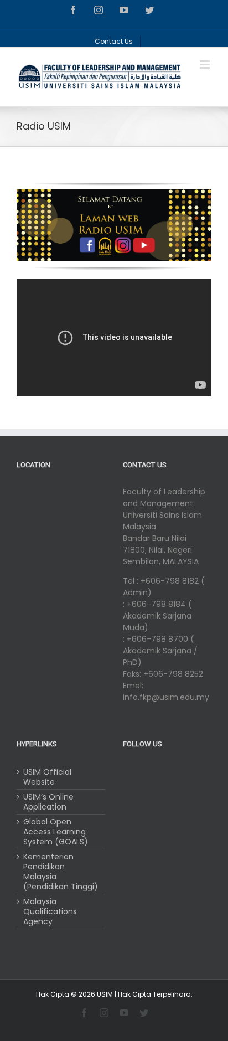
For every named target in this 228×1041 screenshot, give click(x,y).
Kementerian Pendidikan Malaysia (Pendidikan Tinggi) (60, 871)
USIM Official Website (47, 777)
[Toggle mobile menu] (205, 64)
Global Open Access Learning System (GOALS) (55, 832)
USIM (105, 994)
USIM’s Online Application (48, 802)
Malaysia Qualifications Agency (50, 911)
